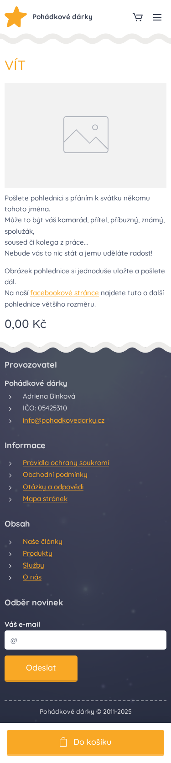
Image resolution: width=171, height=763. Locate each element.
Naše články (42, 541)
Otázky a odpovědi (53, 486)
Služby (33, 565)
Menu (157, 17)
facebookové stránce (64, 292)
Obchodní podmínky (55, 474)
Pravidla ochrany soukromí (66, 462)
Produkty (37, 553)
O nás (32, 577)
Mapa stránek (45, 498)
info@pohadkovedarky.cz (63, 420)
